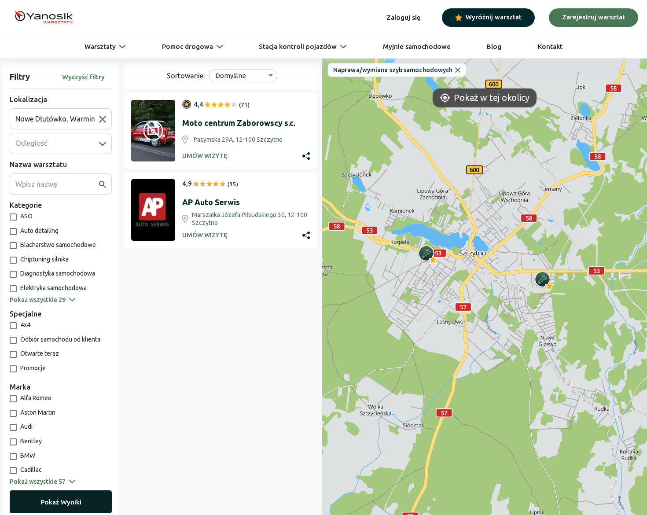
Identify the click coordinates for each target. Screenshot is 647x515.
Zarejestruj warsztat (593, 17)
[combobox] (57, 119)
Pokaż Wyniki (60, 502)
